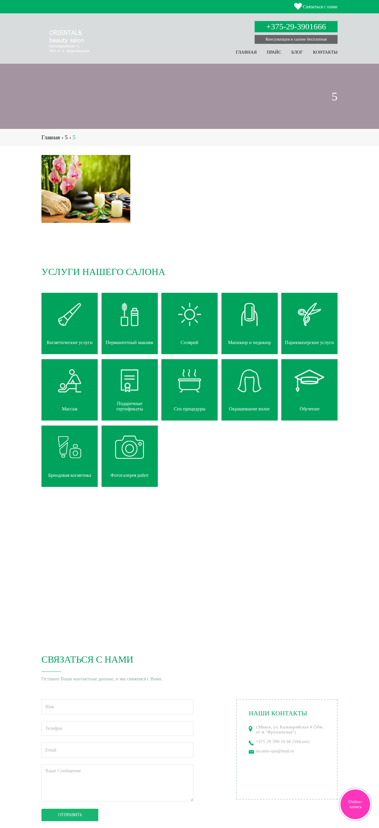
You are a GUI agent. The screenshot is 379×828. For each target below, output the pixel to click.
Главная (246, 52)
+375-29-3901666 (296, 26)
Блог (297, 52)
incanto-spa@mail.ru (275, 751)
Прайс (274, 52)
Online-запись (355, 804)
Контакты (325, 52)
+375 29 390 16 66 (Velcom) (282, 741)
